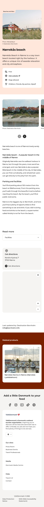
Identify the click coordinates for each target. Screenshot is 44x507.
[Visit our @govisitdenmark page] (28, 405)
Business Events (12, 449)
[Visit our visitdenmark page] (22, 405)
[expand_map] (38, 275)
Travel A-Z (9, 478)
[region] (22, 292)
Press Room (10, 447)
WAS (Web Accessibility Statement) (27, 500)
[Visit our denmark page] (10, 405)
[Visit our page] (16, 405)
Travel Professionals (13, 452)
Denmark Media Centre (14, 465)
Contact (9, 481)
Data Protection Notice (8, 500)
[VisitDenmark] (13, 415)
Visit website (13, 76)
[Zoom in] (38, 303)
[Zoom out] (38, 309)
